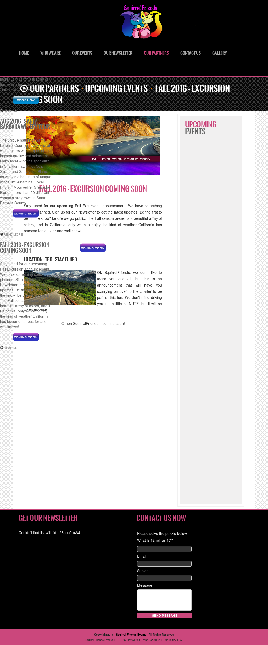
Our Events (82, 53)
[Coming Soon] (93, 247)
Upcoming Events (116, 88)
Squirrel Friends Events (168, 23)
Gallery (219, 53)
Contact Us (190, 53)
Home (24, 53)
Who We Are (50, 53)
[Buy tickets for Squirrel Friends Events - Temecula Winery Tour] (26, 99)
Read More (13, 110)
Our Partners (156, 53)
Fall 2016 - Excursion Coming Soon (93, 189)
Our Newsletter (118, 53)
